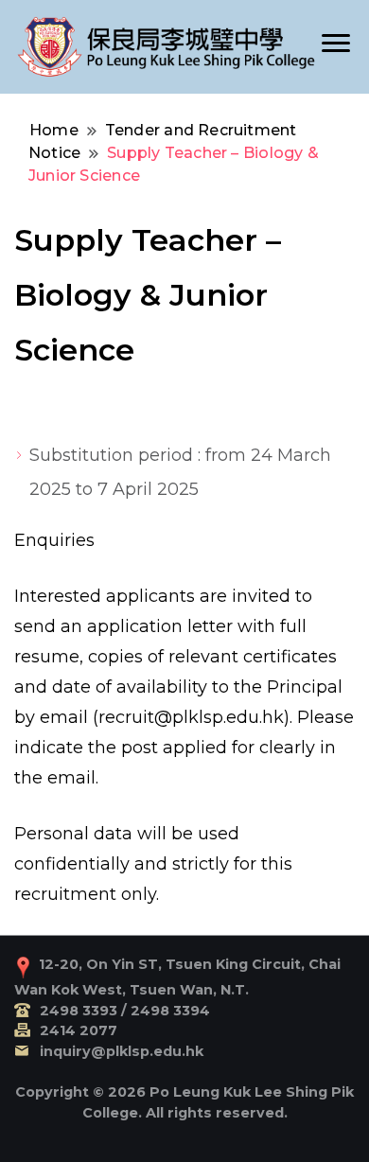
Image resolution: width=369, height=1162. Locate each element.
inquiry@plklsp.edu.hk (121, 1051)
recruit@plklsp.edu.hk (191, 717)
